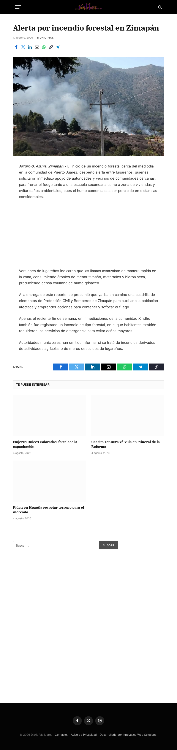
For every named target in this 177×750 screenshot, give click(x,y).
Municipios (45, 37)
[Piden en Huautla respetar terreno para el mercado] (49, 481)
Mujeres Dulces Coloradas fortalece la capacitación (45, 444)
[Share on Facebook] (16, 47)
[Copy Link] (50, 47)
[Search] (159, 7)
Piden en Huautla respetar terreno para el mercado (48, 509)
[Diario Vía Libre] (88, 7)
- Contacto (60, 734)
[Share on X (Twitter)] (23, 47)
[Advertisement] (88, 235)
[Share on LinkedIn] (30, 47)
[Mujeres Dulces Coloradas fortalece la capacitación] (49, 415)
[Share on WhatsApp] (44, 47)
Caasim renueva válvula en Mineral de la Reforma (125, 444)
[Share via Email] (37, 47)
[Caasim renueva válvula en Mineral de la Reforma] (127, 415)
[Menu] (18, 7)
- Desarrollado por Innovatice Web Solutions (127, 734)
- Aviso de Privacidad (83, 734)
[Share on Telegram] (57, 47)
